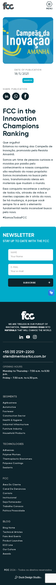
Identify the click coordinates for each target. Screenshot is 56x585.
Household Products (14, 433)
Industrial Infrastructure (16, 424)
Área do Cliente (12, 485)
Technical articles (13, 532)
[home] (8, 5)
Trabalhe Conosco (13, 506)
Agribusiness (10, 403)
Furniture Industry (12, 429)
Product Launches (13, 541)
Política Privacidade (14, 511)
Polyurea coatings (13, 463)
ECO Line (8, 545)
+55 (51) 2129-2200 (18, 352)
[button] (40, 5)
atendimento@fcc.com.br (24, 356)
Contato (7, 493)
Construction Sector (14, 416)
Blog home (9, 528)
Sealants (8, 468)
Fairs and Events (12, 536)
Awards (28, 80)
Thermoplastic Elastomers (17, 459)
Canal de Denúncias (14, 489)
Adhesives (8, 450)
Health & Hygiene (12, 420)
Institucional (9, 498)
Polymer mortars (12, 455)
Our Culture (9, 549)
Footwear (8, 411)
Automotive (9, 407)
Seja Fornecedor (12, 502)
